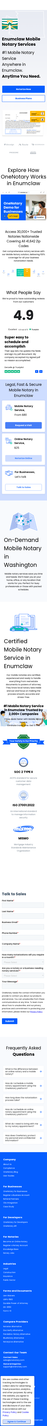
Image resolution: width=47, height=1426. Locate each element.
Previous (36, 371)
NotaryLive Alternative (13, 1341)
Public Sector (9, 1280)
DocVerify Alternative (13, 1330)
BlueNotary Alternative (13, 1338)
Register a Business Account (16, 1195)
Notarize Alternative (12, 1326)
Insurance (8, 1276)
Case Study (8, 1206)
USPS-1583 (8, 1299)
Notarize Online (23, 458)
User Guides (8, 1175)
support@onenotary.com (15, 1365)
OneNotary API (10, 1226)
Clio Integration (10, 1202)
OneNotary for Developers (15, 1222)
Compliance (9, 1168)
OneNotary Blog (10, 1172)
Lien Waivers (9, 1295)
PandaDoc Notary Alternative (16, 1334)
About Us (7, 1164)
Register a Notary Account (15, 1245)
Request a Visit (23, 425)
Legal (5, 1268)
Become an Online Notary (15, 1241)
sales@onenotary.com (13, 1358)
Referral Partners (11, 1199)
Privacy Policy (10, 1412)
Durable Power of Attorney (15, 1303)
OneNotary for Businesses (15, 1191)
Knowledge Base (10, 1249)
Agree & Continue (16, 1421)
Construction (9, 1272)
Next (40, 371)
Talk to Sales (23, 487)
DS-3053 (7, 1307)
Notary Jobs (8, 1253)
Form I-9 (7, 1311)
